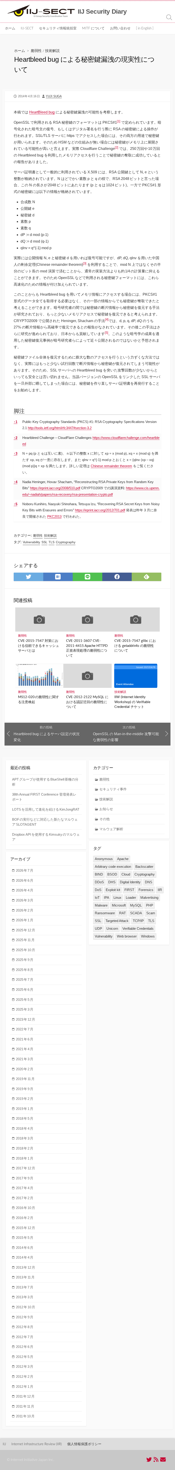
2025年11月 (25, 940)
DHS (112, 882)
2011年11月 (25, 1406)
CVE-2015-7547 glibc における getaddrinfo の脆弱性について (135, 645)
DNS (148, 882)
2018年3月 (24, 1138)
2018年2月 (24, 1148)
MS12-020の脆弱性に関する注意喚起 (38, 699)
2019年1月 (24, 1109)
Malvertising (149, 897)
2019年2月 (24, 1099)
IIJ (4, 1444)
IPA (106, 897)
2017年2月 (24, 1198)
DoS (98, 890)
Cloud (125, 874)
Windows (148, 936)
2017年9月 (24, 1178)
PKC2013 (54, 516)
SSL (44, 542)
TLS (51, 542)
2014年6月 (24, 1248)
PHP (149, 905)
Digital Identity (130, 882)
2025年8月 (24, 970)
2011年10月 (25, 1416)
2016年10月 (25, 1208)
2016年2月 (24, 1218)
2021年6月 (24, 1039)
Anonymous (104, 859)
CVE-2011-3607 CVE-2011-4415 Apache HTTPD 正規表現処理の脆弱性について (87, 648)
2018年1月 (24, 1158)
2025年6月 (24, 989)
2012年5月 (24, 1357)
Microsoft (119, 905)
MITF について (93, 28)
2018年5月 (24, 1118)
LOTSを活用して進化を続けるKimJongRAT (45, 809)
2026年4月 (24, 890)
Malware (101, 905)
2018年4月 (24, 1128)
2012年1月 (24, 1386)
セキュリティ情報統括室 (58, 28)
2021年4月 (24, 1049)
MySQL (136, 905)
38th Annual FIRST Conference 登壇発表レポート (44, 797)
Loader (131, 897)
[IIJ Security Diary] (41, 11)
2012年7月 (24, 1337)
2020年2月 (24, 1069)
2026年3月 (24, 900)
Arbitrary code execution (113, 866)
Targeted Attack (117, 921)
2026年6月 (24, 880)
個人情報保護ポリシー (84, 1444)
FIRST (129, 890)
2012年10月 (25, 1307)
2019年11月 (25, 1079)
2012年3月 (24, 1366)
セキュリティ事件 (113, 789)
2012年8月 (24, 1327)
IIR (160, 890)
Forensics (146, 890)
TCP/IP (138, 921)
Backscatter (144, 866)
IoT (97, 897)
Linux (117, 897)
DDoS (99, 882)
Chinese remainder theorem (111, 466)
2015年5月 (24, 1238)
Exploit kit (113, 890)
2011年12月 (25, 1396)
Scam (150, 913)
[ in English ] (144, 28)
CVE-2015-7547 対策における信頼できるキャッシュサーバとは (38, 645)
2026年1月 (24, 920)
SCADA (136, 913)
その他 (104, 819)
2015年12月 (25, 1228)
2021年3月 (24, 1059)
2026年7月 (24, 870)
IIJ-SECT (27, 28)
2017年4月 (24, 1188)
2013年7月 (24, 1287)
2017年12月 (25, 1168)
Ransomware (105, 913)
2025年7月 (24, 979)
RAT (122, 913)
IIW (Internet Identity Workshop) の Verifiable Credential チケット (132, 702)
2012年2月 (24, 1376)
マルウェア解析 (111, 829)
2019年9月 (24, 1089)
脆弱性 (36, 51)
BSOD (112, 874)
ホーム (10, 28)
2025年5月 (24, 999)
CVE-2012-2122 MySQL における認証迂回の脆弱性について (87, 702)
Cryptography (65, 542)
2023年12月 (25, 1019)
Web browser (127, 936)
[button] (118, 122)
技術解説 (52, 51)
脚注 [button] (19, 411)
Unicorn (112, 928)
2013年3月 (24, 1297)
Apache (123, 859)
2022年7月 (24, 1029)
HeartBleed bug (42, 112)
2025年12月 (25, 930)
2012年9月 (24, 1317)
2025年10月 (25, 950)
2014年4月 (24, 1257)
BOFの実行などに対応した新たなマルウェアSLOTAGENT (45, 822)
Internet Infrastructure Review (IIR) (36, 1444)
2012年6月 (24, 1347)
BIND (99, 874)
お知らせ (106, 809)
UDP (98, 928)
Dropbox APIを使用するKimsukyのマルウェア (46, 837)
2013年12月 (25, 1267)
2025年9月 (24, 960)
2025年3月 (24, 1009)
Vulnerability (31, 542)
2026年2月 (24, 910)
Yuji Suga (54, 96)
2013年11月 (25, 1277)
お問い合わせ (120, 28)
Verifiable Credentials (138, 928)
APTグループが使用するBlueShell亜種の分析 (45, 781)
